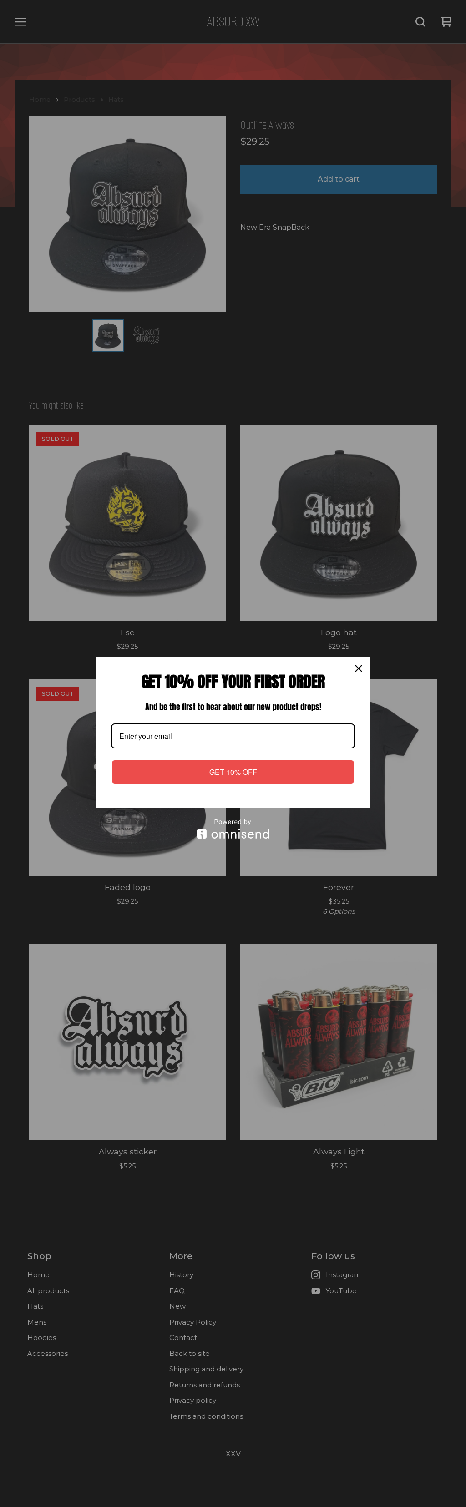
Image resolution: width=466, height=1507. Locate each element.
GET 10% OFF (233, 772)
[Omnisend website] (233, 829)
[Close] (359, 668)
